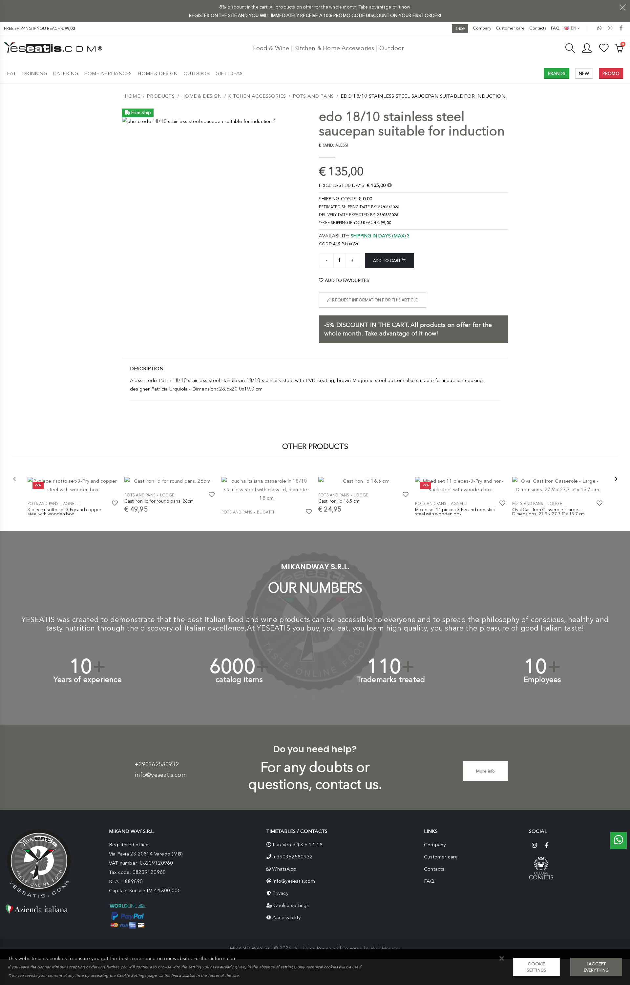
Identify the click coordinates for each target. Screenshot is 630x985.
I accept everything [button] (596, 967)
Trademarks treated (391, 679)
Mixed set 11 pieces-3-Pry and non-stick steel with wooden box (455, 512)
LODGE (167, 495)
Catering (65, 73)
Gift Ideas (229, 73)
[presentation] (14, 479)
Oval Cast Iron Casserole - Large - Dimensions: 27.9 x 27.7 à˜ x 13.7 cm (548, 512)
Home (132, 96)
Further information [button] (215, 958)
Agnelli (71, 503)
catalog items (239, 679)
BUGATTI (265, 512)
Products (161, 96)
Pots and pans (313, 96)
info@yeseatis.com (161, 774)
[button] (502, 959)
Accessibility (286, 917)
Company (482, 28)
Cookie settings (291, 905)
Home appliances (108, 73)
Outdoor (196, 73)
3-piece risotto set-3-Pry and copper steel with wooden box (64, 512)
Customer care (510, 28)
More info (485, 771)
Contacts (537, 28)
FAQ (555, 28)
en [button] (573, 28)
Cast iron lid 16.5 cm (338, 501)
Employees (542, 679)
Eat (11, 73)
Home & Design (157, 73)
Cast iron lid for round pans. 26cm (159, 501)
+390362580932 (157, 764)
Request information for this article (374, 300)
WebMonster (385, 948)
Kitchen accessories (257, 96)
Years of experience (87, 679)
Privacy (280, 893)
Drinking (34, 73)
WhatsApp (284, 869)
